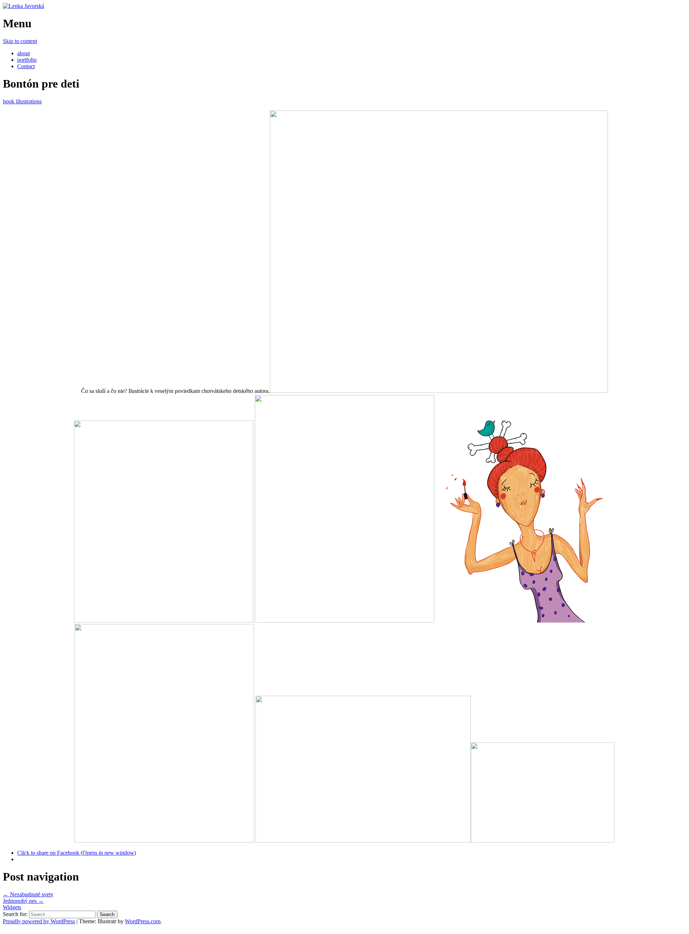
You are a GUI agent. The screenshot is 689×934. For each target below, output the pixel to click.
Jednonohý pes (23, 901)
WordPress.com (142, 921)
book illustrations (22, 101)
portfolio (27, 60)
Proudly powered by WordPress (39, 921)
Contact (26, 66)
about (23, 53)
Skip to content (20, 41)
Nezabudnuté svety (28, 894)
